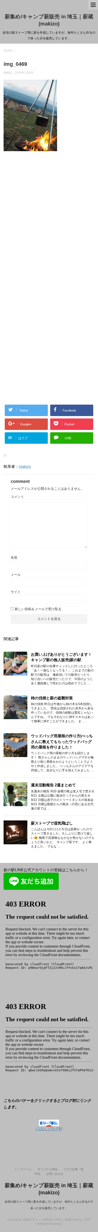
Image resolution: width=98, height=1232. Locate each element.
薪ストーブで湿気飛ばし (52, 823)
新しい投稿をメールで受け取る (38, 609)
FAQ (37, 1173)
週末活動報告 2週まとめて (53, 785)
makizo (25, 466)
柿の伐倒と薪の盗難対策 (52, 698)
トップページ (23, 1169)
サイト (16, 592)
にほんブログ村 (49, 1129)
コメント (17, 497)
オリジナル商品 (48, 1169)
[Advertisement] (49, 223)
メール (16, 575)
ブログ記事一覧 (73, 1169)
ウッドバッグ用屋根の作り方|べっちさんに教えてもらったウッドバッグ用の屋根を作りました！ (62, 741)
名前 (14, 557)
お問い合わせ (54, 1173)
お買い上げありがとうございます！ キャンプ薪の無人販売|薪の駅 (61, 657)
